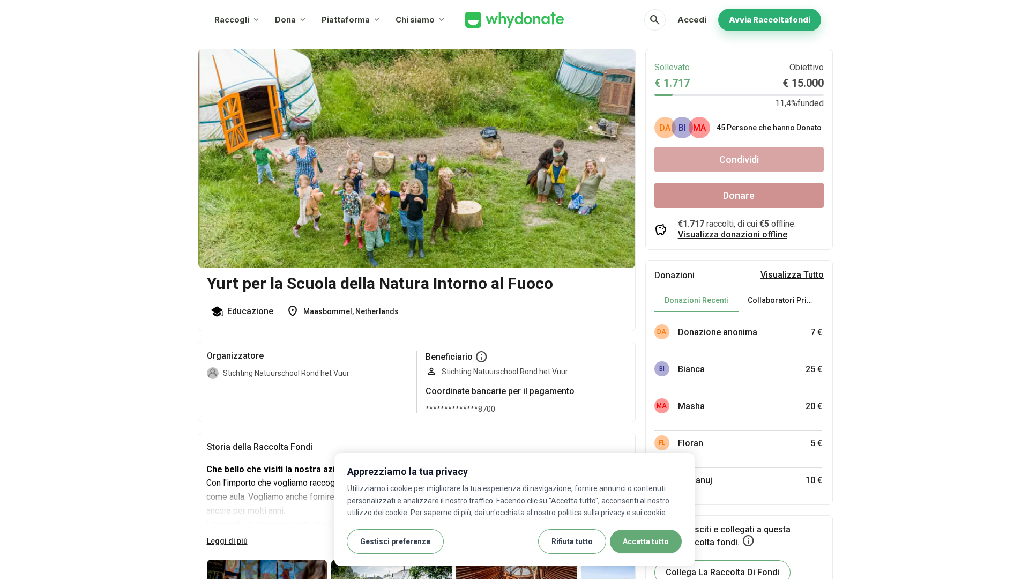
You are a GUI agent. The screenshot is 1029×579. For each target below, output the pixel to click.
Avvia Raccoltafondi (769, 19)
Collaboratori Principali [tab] (786, 300)
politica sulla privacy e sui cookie (612, 512)
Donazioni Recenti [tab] (696, 300)
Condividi (739, 159)
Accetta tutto (646, 541)
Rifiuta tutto (572, 541)
